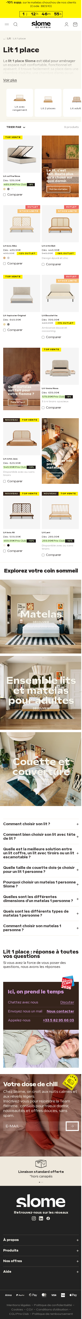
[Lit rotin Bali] (58, 221)
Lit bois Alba (10, 242)
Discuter (64, 1007)
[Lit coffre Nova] (21, 153)
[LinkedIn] (40, 1218)
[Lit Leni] (58, 502)
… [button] (4, 38)
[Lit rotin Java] (21, 430)
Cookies (15, 1309)
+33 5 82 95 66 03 (55, 1025)
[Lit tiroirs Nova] (58, 360)
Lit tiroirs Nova (48, 382)
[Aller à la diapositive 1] (39, 1182)
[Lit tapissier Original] (21, 289)
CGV (28, 1309)
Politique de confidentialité (51, 1305)
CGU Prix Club (17, 1314)
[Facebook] (47, 1218)
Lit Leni (44, 523)
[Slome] (39, 24)
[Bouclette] (12, 187)
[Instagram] (32, 1218)
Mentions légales (17, 1305)
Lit (9, 38)
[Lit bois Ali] (21, 502)
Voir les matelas (57, 187)
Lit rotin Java (10, 451)
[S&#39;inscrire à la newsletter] (69, 1129)
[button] (7, 24)
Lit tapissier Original (14, 310)
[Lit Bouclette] (58, 289)
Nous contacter (57, 1016)
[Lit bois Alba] (21, 221)
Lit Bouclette (48, 310)
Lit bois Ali (9, 523)
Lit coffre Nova (11, 174)
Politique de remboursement (51, 1314)
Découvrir (53, 468)
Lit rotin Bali (47, 242)
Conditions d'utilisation (51, 1309)
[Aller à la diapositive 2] (41, 1182)
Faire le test (18, 396)
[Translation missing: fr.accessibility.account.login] (63, 24)
